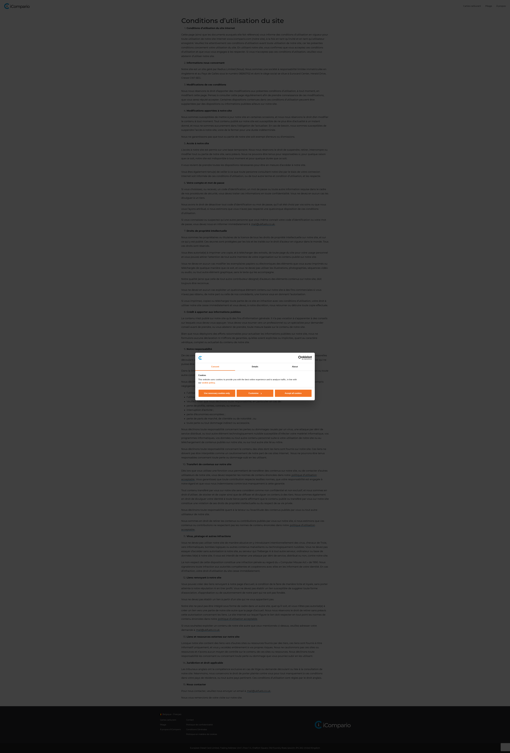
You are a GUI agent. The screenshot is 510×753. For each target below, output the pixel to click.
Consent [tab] (215, 366)
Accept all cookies (293, 393)
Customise (253, 393)
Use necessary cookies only (217, 393)
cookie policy (208, 383)
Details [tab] (255, 366)
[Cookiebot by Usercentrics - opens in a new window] (300, 358)
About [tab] (295, 366)
